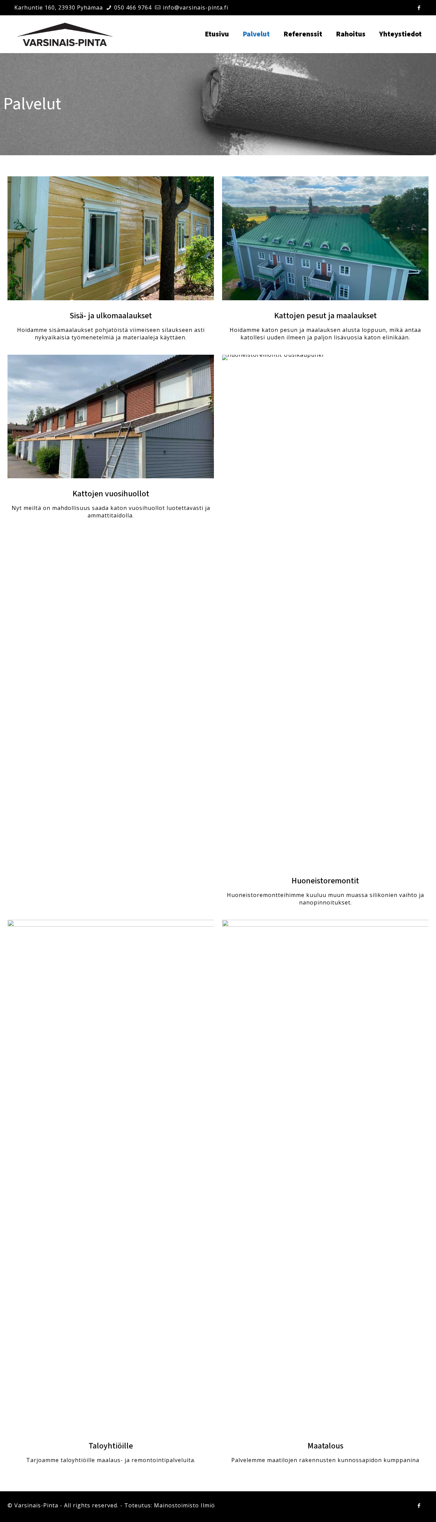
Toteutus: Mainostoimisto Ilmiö (169, 1505)
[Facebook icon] (419, 7)
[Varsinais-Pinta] (65, 34)
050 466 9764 (133, 7)
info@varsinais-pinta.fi (195, 7)
